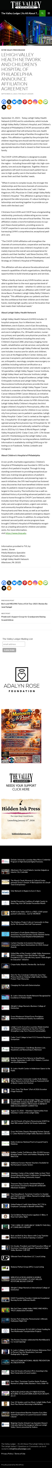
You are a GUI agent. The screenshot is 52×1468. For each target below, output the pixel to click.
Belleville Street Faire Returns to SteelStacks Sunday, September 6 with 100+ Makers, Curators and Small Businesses (30, 1060)
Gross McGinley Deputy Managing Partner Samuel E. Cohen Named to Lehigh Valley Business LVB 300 (30, 1133)
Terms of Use (20, 1453)
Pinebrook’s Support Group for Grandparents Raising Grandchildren (23, 616)
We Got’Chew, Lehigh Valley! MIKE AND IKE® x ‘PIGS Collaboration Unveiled (29, 1310)
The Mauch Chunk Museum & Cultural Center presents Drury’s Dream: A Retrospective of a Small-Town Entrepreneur (31, 883)
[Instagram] (35, 101)
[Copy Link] (40, 101)
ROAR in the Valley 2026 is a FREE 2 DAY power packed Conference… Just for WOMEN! (29, 913)
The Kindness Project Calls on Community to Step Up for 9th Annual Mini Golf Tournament (29, 923)
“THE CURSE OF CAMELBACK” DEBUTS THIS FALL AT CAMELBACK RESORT (31, 1226)
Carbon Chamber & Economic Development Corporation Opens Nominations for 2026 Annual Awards (29, 945)
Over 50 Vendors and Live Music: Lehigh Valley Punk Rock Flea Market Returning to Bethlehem (31, 1403)
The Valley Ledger (25, 94)
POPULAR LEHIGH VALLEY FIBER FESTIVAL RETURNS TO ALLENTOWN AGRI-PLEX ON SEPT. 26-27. (30, 1394)
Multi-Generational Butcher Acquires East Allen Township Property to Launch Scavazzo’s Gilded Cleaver (29, 1415)
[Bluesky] (14, 101)
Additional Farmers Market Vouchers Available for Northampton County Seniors (30, 1164)
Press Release (19, 50)
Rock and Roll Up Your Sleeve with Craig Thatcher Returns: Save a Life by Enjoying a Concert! (29, 1237)
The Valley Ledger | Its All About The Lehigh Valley (20, 13)
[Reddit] (30, 101)
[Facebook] (4, 101)
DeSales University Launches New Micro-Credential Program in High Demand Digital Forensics (30, 861)
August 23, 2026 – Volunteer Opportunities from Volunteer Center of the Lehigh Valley (29, 1112)
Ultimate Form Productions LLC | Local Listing (28, 1256)
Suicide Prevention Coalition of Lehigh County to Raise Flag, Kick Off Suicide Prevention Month (29, 902)
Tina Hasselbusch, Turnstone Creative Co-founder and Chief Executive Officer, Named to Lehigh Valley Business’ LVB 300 (30, 1196)
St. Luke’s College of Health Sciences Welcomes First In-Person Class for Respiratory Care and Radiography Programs (31, 1352)
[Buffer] (4, 107)
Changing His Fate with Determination (25, 985)
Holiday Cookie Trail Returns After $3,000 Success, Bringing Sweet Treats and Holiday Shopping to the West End (30, 1154)
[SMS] (45, 101)
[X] (9, 101)
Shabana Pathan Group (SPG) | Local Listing (27, 1267)
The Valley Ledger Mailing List (18, 639)
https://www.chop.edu (16, 533)
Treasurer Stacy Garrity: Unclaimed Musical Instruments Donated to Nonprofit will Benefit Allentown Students (28, 1186)
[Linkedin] (19, 101)
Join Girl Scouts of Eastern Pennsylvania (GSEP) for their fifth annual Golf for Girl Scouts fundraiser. (30, 1122)
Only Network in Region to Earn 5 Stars (26, 891)
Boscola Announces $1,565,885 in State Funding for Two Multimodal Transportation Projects (30, 1330)
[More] (9, 107)
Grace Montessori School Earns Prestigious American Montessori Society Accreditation (27, 1018)
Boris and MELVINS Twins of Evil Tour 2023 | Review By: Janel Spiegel (24, 603)
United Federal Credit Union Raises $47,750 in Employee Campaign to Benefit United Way (28, 1205)
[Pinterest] (24, 101)
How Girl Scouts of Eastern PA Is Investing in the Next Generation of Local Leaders (29, 1372)
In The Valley (6, 50)
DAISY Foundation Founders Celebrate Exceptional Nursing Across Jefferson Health (30, 1299)
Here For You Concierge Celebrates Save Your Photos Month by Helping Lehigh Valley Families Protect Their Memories (29, 977)
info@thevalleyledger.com (20, 1449)
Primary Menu (49, 13)
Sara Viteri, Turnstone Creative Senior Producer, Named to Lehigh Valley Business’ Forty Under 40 (29, 1382)
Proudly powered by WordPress (12, 1465)
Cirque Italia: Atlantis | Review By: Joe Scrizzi (28, 964)
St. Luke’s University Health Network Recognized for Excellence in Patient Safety (31, 997)
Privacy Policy (7, 1453)
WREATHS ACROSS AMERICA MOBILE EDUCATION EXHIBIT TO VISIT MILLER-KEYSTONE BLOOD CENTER (26, 1279)
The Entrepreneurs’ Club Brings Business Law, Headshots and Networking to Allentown (28, 1049)
